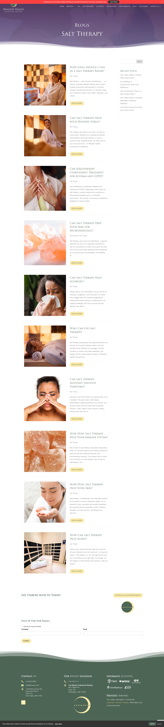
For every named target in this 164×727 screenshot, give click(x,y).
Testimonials (111, 6)
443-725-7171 (73, 681)
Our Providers (88, 6)
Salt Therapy (73, 76)
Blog (134, 6)
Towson (126, 702)
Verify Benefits (124, 6)
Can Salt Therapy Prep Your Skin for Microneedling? (85, 227)
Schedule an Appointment (128, 595)
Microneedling (74, 235)
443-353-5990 (31, 681)
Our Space (100, 6)
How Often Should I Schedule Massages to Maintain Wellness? (131, 100)
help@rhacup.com (32, 685)
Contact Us (154, 6)
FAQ (78, 6)
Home (62, 6)
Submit (26, 641)
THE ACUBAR (143, 6)
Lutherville (110, 702)
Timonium (118, 702)
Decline (159, 724)
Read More (77, 103)
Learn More (58, 724)
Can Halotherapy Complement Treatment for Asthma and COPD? (87, 172)
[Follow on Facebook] (23, 702)
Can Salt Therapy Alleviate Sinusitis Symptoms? (83, 383)
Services (69, 6)
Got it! (152, 724)
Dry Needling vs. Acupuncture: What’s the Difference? (129, 84)
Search (139, 61)
